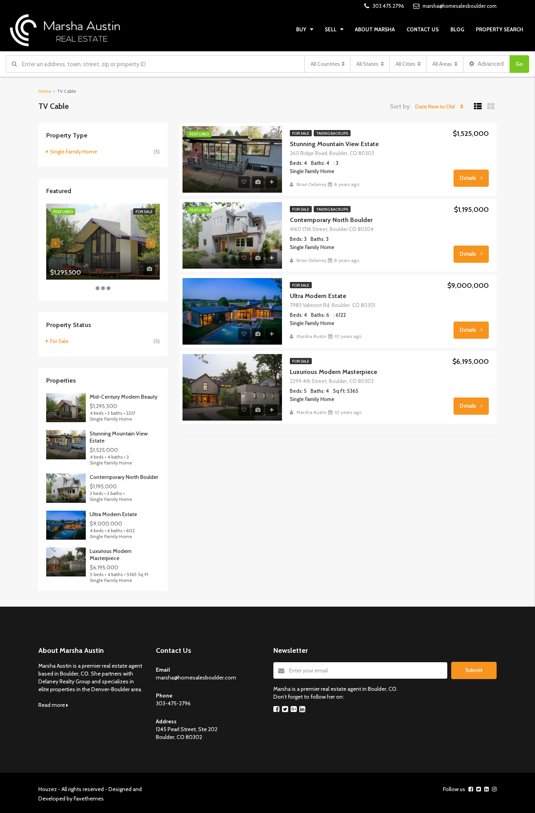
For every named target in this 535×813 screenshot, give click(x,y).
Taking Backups (332, 133)
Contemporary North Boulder (331, 220)
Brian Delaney (311, 184)
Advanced (490, 63)
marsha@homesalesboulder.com (196, 677)
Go (519, 63)
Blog (457, 29)
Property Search (499, 29)
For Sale (300, 133)
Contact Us (423, 29)
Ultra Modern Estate (318, 296)
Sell (330, 29)
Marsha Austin (311, 336)
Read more (52, 704)
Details (468, 177)
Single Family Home (73, 151)
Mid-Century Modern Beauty (123, 396)
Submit (474, 670)
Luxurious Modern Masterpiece (333, 372)
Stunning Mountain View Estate (334, 144)
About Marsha (375, 29)
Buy (301, 29)
